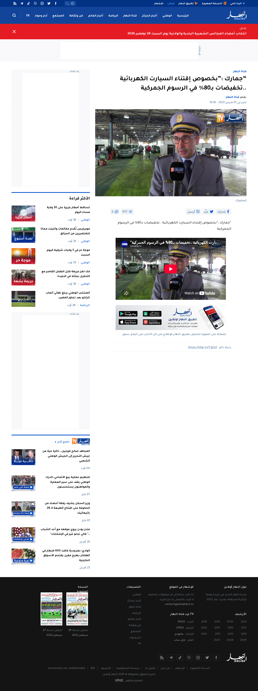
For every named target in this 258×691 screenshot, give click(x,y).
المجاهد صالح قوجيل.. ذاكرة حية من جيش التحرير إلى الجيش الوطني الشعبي (66, 456)
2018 (204, 622)
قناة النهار (130, 16)
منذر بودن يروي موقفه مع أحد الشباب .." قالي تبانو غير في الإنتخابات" (65, 532)
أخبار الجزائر (149, 16)
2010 (204, 634)
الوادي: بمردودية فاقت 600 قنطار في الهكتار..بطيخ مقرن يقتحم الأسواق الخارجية (66, 555)
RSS (93, 668)
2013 (243, 634)
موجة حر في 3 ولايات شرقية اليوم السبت (68, 253)
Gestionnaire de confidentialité (66, 668)
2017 (243, 628)
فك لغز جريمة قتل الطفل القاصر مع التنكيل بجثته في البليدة (66, 274)
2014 (204, 628)
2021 (243, 622)
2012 (230, 634)
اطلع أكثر (63, 442)
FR (27, 16)
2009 (243, 640)
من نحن (165, 668)
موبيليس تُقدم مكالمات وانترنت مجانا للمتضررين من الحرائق (65, 232)
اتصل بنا (150, 668)
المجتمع (58, 16)
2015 (217, 628)
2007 (217, 640)
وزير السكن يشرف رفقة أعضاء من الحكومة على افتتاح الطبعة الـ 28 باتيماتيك (67, 508)
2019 (217, 622)
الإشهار (180, 668)
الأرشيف (105, 668)
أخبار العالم (95, 16)
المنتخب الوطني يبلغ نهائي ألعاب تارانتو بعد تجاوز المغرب (68, 296)
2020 (230, 622)
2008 (230, 640)
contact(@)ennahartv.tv (179, 604)
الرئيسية (183, 16)
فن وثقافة (76, 16)
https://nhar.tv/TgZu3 (202, 347)
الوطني (167, 16)
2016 (230, 628)
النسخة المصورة (200, 668)
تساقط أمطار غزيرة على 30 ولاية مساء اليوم (68, 210)
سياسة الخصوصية (128, 668)
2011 (217, 634)
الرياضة (113, 16)
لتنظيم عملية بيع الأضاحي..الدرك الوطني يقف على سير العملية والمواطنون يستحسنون (68, 482)
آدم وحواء (41, 16)
